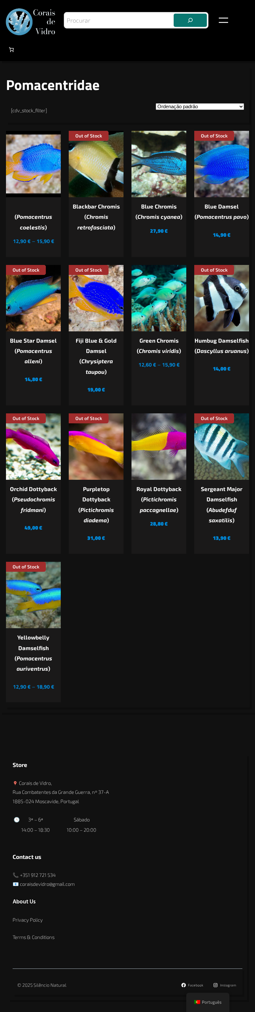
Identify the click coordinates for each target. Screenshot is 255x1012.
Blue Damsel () (222, 211)
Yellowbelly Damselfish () (33, 653)
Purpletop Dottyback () (96, 504)
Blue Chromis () (158, 211)
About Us (24, 901)
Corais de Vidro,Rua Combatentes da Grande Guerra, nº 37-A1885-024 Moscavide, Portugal (61, 792)
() (33, 221)
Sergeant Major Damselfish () (221, 504)
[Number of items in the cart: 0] (11, 49)
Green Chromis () (159, 345)
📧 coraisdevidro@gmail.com (44, 884)
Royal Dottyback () (158, 499)
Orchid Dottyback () (33, 499)
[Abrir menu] (223, 20)
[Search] (190, 20)
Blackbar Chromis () (96, 216)
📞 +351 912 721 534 (34, 875)
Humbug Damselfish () (222, 345)
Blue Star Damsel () (33, 351)
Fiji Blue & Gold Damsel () (96, 356)
